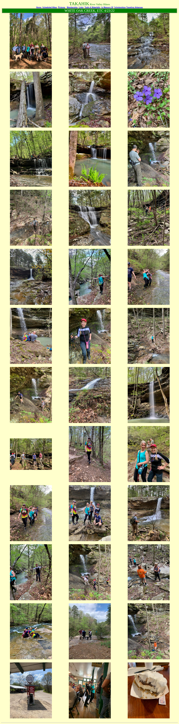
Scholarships (120, 7)
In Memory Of (107, 7)
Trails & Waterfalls (92, 7)
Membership (72, 7)
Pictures (61, 7)
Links (81, 7)
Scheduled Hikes (49, 7)
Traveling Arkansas (134, 7)
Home (39, 7)
